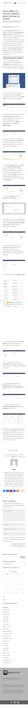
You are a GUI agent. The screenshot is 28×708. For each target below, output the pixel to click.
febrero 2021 (6, 626)
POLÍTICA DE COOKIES (17, 679)
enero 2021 (6, 629)
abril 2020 (5, 650)
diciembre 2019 (7, 660)
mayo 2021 (6, 619)
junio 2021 (5, 617)
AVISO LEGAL (20, 678)
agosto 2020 (6, 641)
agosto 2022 (6, 610)
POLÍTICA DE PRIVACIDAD (7, 679)
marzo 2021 (6, 624)
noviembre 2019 (7, 662)
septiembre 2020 (7, 638)
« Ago (4, 599)
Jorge (6, 21)
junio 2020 (5, 646)
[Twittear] (4, 491)
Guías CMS (19, 21)
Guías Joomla (6, 22)
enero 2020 (6, 658)
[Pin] (11, 491)
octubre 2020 (6, 636)
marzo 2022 (6, 612)
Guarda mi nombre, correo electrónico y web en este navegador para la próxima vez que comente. (14, 539)
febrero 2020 (6, 655)
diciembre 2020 (7, 631)
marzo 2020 (6, 653)
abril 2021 (5, 622)
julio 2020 (5, 643)
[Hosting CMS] (13, 450)
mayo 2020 (6, 648)
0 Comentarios (15, 22)
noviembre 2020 (7, 634)
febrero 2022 (6, 614)
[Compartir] (7, 491)
